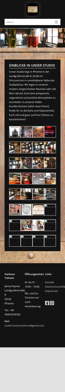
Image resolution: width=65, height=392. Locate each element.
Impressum (51, 291)
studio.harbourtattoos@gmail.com (24, 325)
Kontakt (49, 282)
